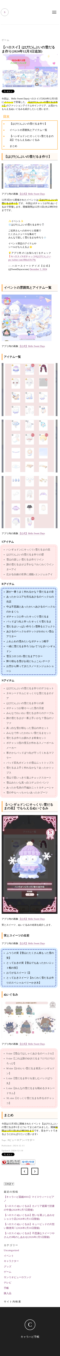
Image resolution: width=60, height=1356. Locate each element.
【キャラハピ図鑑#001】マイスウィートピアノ (29, 1199)
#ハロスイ (16, 256)
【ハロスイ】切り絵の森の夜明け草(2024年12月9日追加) (24, 1171)
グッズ (7, 1266)
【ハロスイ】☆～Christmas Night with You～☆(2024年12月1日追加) (34, 1171)
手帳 (6, 1288)
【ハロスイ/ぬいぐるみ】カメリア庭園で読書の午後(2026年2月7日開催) (29, 1208)
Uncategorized (11, 1250)
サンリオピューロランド (17, 1277)
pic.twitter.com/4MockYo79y (22, 260)
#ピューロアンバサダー (21, 1140)
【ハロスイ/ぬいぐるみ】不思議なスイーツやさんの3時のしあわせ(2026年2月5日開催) (29, 1235)
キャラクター (11, 1261)
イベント (9, 1255)
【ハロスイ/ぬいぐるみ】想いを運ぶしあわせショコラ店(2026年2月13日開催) (29, 1217)
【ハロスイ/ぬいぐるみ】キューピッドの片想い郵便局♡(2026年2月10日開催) (29, 1226)
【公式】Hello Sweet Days (32, 194)
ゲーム (6, 40)
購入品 (7, 1293)
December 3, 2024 (38, 269)
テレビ (7, 1282)
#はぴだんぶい (43, 256)
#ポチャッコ (28, 256)
